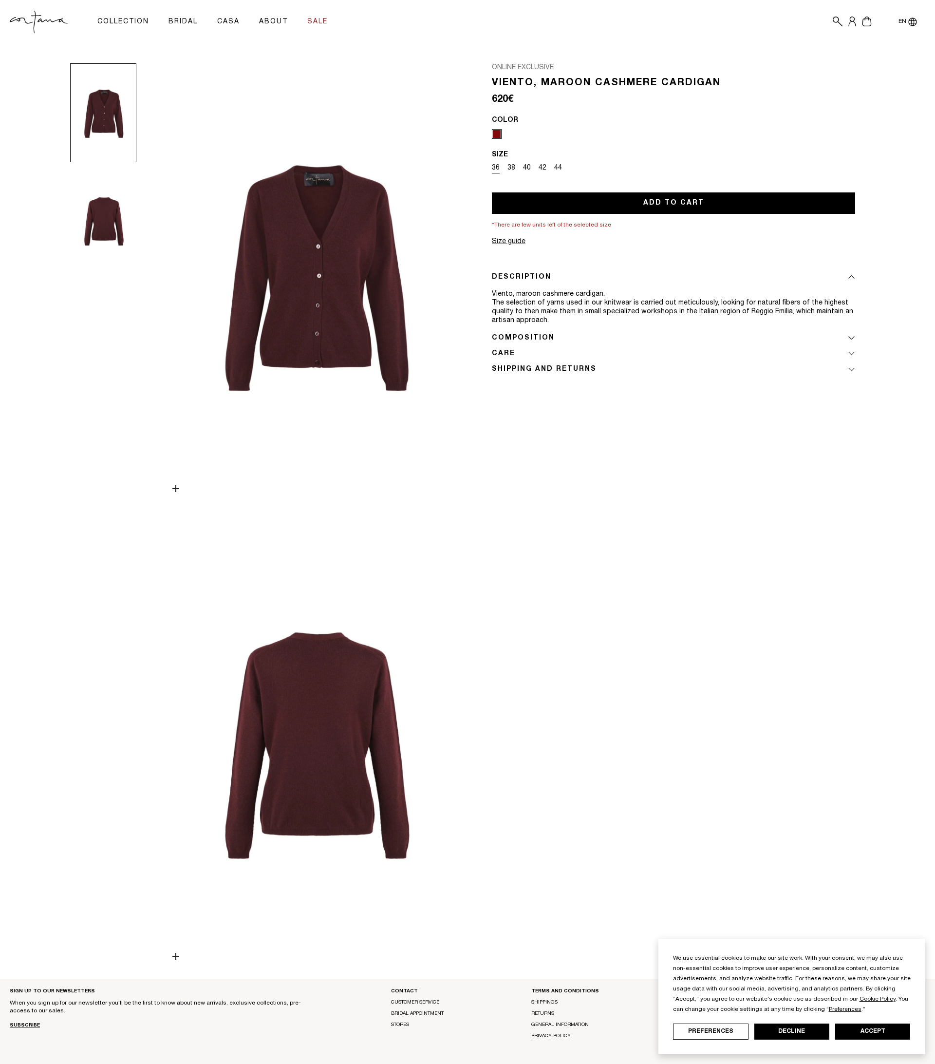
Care (503, 353)
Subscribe (25, 1025)
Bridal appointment (417, 1013)
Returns (542, 1013)
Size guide (508, 241)
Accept (872, 1031)
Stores (400, 1025)
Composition (523, 338)
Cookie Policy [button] (878, 999)
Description (521, 277)
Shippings (544, 1002)
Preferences (710, 1031)
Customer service (415, 1002)
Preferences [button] (845, 1009)
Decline (791, 1031)
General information (560, 1025)
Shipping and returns (544, 369)
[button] (835, 22)
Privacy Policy (551, 1036)
